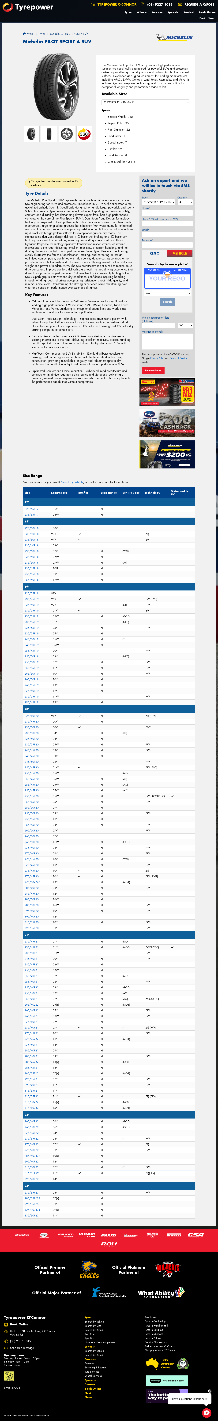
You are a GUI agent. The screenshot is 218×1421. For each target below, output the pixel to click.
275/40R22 (32, 1144)
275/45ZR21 (32, 1039)
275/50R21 (32, 1045)
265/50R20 (32, 830)
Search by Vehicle (94, 1321)
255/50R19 (32, 656)
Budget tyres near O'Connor (160, 1346)
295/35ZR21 (32, 1073)
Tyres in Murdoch (154, 1334)
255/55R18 (32, 574)
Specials (173, 12)
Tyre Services (92, 1371)
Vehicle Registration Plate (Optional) (155, 319)
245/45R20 (32, 750)
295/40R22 (32, 1161)
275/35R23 (32, 1192)
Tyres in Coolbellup (155, 1321)
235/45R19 (32, 599)
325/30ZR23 (32, 1210)
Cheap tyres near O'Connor (160, 1350)
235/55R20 (32, 744)
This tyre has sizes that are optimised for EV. (54, 183)
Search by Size (93, 1325)
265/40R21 (32, 1010)
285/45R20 (32, 893)
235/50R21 (32, 953)
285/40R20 (32, 888)
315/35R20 (32, 922)
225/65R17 (32, 509)
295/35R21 (32, 1079)
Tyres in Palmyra (153, 1338)
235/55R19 (32, 610)
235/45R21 (32, 941)
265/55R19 (32, 685)
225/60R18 (32, 528)
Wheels (142, 12)
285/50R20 (32, 899)
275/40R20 (32, 847)
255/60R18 (32, 580)
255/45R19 (32, 650)
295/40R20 (32, 911)
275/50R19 (32, 691)
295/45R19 (32, 702)
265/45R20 (32, 825)
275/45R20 (32, 859)
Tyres (128, 12)
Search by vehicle (72, 482)
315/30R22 (32, 1167)
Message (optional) (152, 331)
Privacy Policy (157, 358)
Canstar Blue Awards (156, 1342)
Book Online (207, 12)
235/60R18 (32, 545)
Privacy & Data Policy (22, 1415)
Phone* (160, 219)
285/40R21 (32, 1050)
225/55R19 (32, 593)
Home (29, 33)
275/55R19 (32, 696)
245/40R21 (32, 959)
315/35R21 (32, 1090)
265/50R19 (32, 673)
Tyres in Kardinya (154, 1329)
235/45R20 (32, 721)
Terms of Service (178, 358)
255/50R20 (32, 807)
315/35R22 (32, 1173)
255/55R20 (32, 819)
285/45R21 (32, 1067)
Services (157, 12)
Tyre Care (90, 1334)
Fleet (202, 18)
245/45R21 (32, 964)
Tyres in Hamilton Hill (156, 1325)
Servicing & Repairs (95, 1367)
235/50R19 (32, 605)
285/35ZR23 (32, 1198)
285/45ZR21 (32, 1062)
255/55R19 (32, 668)
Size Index (150, 1317)
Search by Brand (94, 1330)
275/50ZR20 (32, 882)
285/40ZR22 (32, 1156)
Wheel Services (93, 1376)
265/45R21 (32, 1016)
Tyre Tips (89, 1338)
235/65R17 (32, 514)
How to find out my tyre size (100, 1342)
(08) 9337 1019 (160, 4)
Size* (145, 197)
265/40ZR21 (32, 1004)
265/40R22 (32, 1121)
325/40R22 (32, 1179)
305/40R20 (32, 916)
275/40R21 (32, 1022)
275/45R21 (32, 1033)
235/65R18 (32, 568)
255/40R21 (32, 970)
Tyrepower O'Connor (116, 4)
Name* (146, 208)
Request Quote (153, 370)
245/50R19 (32, 639)
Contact (189, 12)
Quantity (182, 197)
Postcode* (147, 240)
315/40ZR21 (32, 1102)
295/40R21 (32, 1085)
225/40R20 (32, 716)
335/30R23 (32, 1215)
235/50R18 (32, 534)
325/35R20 (32, 928)
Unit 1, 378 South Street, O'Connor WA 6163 (32, 1333)
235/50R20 (32, 727)
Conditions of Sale (42, 1415)
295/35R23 (32, 1204)
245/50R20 (32, 761)
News (211, 18)
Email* (145, 229)
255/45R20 (32, 767)
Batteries (89, 1363)
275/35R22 (32, 1133)
